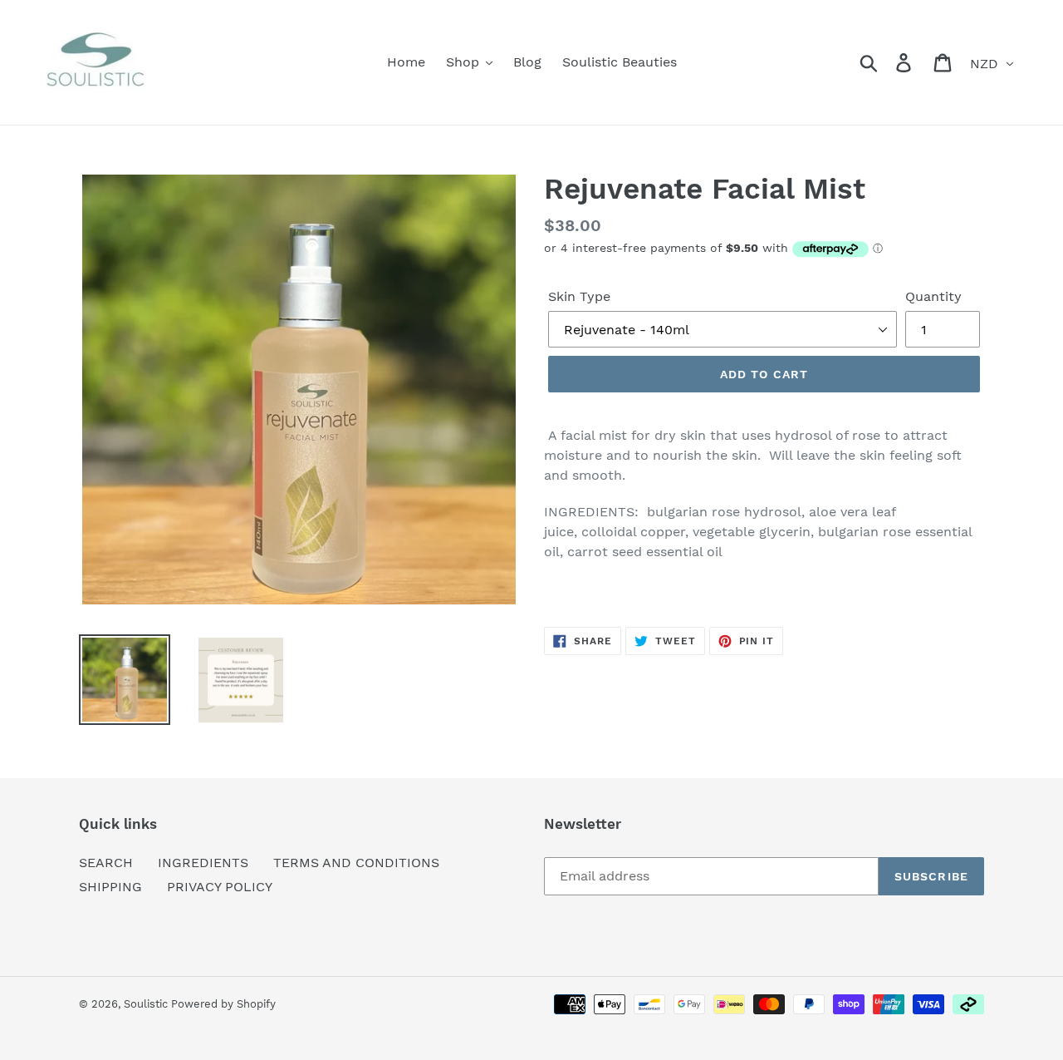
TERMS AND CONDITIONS (356, 862)
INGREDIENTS (203, 862)
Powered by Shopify (223, 1004)
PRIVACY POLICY (219, 887)
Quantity (933, 296)
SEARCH (106, 862)
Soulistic (147, 1004)
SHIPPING (110, 887)
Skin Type (579, 296)
